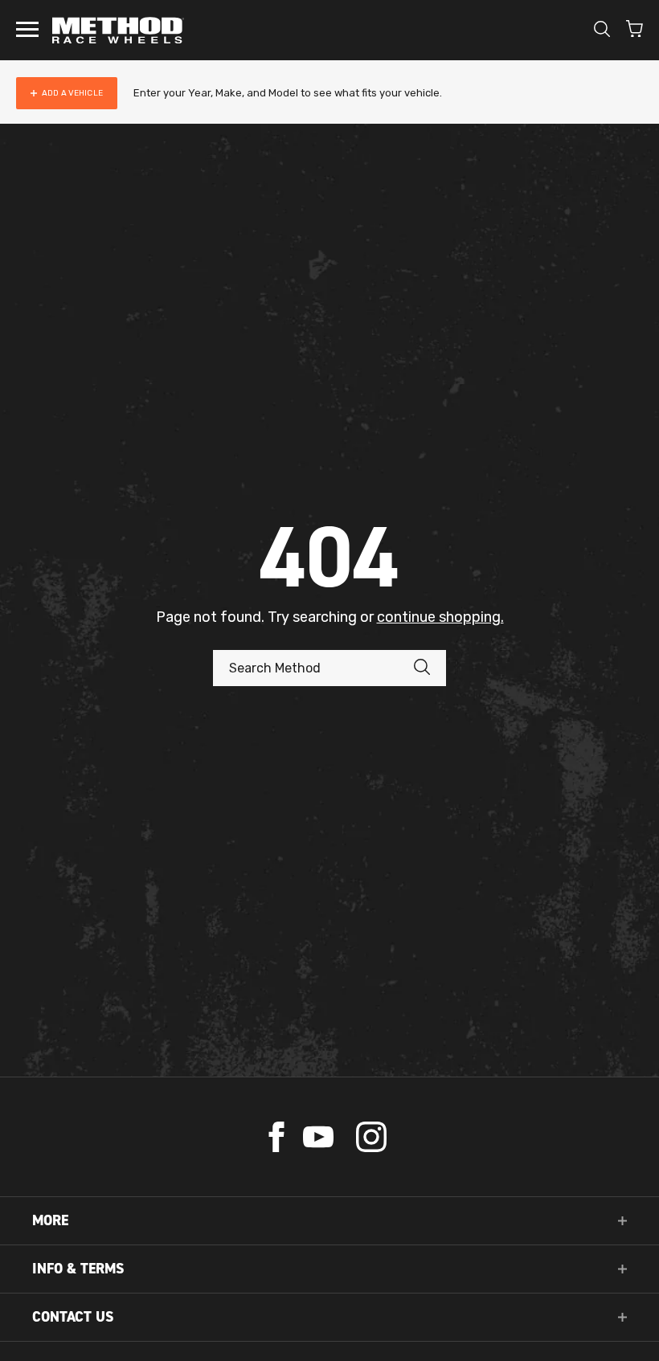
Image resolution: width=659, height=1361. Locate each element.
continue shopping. (440, 617)
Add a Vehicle (72, 93)
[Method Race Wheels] (118, 30)
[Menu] (27, 30)
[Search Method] (430, 668)
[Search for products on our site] (602, 30)
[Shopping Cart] (634, 30)
